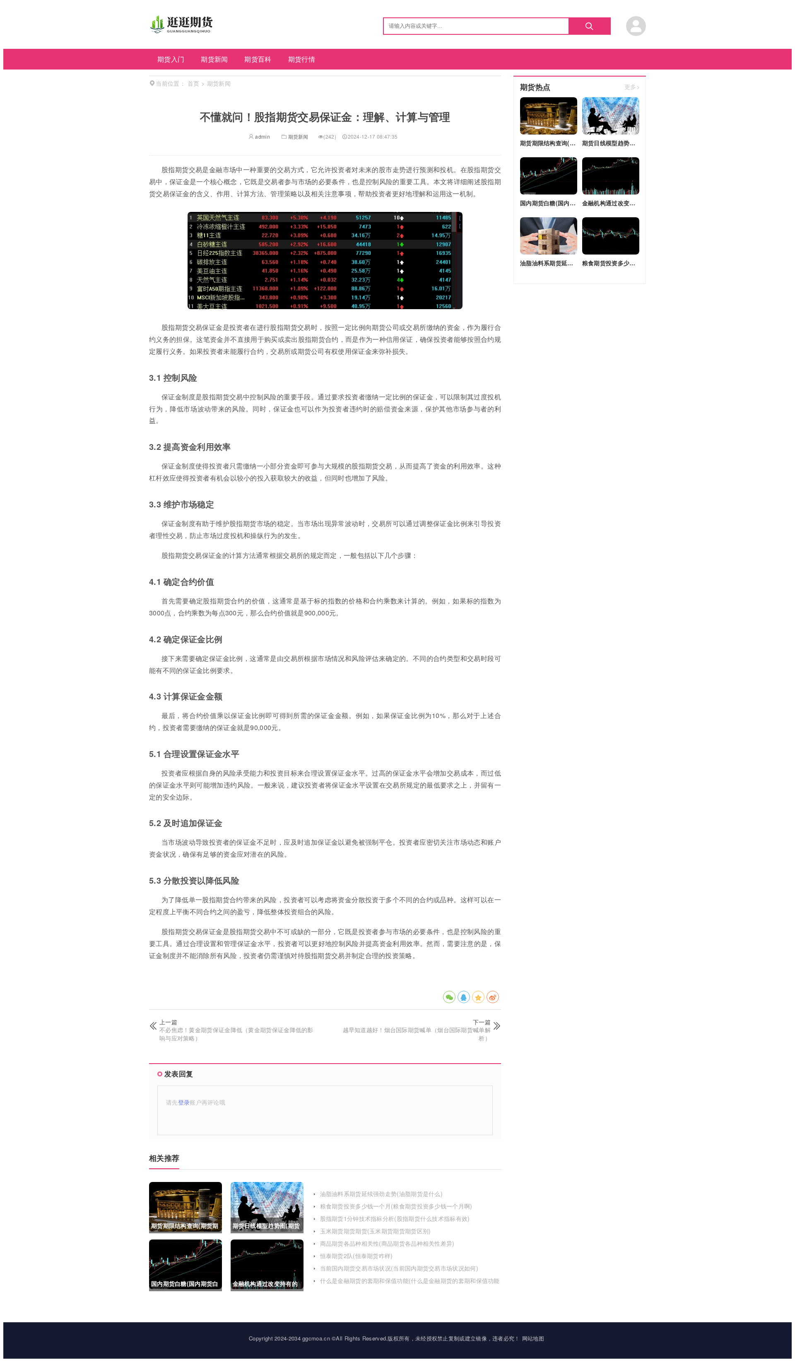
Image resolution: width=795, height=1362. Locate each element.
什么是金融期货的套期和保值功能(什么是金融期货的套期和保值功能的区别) (410, 1284)
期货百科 (257, 59)
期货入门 (170, 59)
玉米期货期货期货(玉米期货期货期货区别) (375, 1231)
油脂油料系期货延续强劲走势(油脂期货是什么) (381, 1193)
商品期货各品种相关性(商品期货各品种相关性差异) (387, 1243)
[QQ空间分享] (478, 997)
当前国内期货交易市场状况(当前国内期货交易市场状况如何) (399, 1268)
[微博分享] (493, 997)
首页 (194, 83)
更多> (632, 87)
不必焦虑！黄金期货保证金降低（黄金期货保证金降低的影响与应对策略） (236, 1034)
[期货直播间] (182, 30)
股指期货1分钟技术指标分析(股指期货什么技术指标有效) (395, 1218)
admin (262, 136)
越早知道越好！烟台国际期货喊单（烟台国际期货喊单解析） (417, 1034)
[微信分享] (449, 997)
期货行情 (301, 59)
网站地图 (533, 1338)
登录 (184, 1102)
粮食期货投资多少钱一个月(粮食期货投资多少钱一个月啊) (396, 1206)
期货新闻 (214, 59)
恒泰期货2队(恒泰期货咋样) (356, 1256)
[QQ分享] (464, 997)
